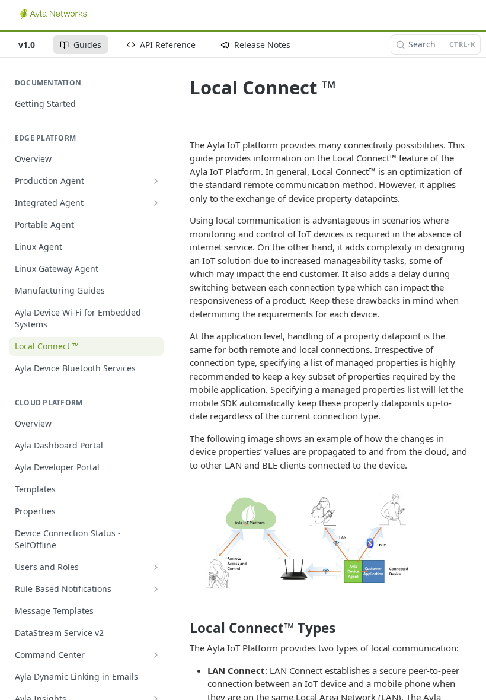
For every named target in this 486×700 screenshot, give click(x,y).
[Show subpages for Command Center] (156, 655)
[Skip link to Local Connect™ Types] (182, 628)
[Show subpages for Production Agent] (156, 181)
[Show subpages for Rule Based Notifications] (156, 589)
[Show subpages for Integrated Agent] (156, 203)
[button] (300, 541)
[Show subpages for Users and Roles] (156, 567)
